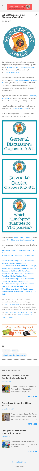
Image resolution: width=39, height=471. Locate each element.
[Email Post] (3, 347)
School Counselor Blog (11, 304)
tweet (16, 237)
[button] (36, 15)
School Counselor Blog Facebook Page (21, 67)
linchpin (15, 351)
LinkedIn (24, 312)
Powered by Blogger (19, 462)
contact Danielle (24, 237)
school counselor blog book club (14, 355)
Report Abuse (19, 466)
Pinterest (17, 312)
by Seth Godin (12, 72)
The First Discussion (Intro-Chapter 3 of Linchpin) (19, 266)
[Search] (36, 6)
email (6, 312)
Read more (32, 396)
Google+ (31, 312)
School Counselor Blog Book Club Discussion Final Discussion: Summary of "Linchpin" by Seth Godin (19, 291)
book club (6, 351)
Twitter (11, 312)
